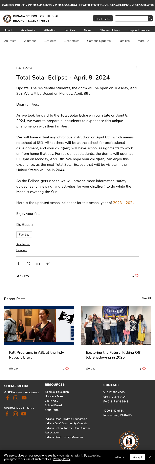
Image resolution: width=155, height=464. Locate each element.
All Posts (10, 41)
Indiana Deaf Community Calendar (66, 423)
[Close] (150, 457)
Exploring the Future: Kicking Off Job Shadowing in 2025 (113, 355)
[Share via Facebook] (18, 263)
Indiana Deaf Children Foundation (66, 418)
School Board (53, 404)
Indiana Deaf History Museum (64, 436)
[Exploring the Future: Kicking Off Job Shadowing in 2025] (116, 325)
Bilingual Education (57, 391)
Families (124, 41)
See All (146, 298)
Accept (137, 457)
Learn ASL (51, 400)
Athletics (50, 41)
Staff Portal (52, 409)
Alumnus (30, 41)
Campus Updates (99, 41)
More (141, 41)
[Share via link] (48, 263)
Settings (119, 457)
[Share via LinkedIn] (38, 263)
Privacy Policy (61, 459)
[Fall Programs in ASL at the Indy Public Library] (39, 325)
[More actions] (136, 67)
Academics (71, 41)
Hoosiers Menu (54, 395)
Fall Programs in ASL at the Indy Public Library (36, 355)
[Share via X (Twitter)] (28, 263)
